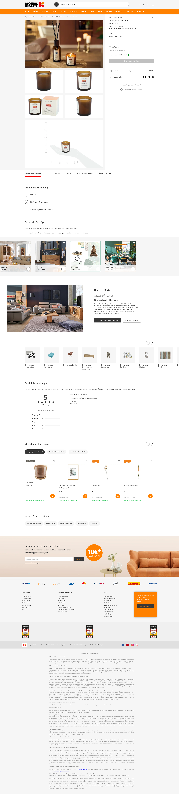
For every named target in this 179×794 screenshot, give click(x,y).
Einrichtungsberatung (64, 607)
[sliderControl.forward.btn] (152, 444)
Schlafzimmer (26, 598)
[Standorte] (139, 5)
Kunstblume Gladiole (129, 459)
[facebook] (122, 644)
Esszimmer (25, 607)
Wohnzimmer (26, 596)
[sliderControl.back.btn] (148, 444)
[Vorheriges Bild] (148, 343)
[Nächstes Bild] (152, 343)
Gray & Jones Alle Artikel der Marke (107, 320)
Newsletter (61, 605)
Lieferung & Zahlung (110, 605)
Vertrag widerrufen (110, 598)
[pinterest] (127, 644)
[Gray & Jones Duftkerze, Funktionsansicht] (44, 106)
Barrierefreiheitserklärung (78, 645)
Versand (119, 36)
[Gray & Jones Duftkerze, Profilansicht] (84, 106)
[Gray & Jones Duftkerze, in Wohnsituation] (64, 44)
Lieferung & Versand (39, 202)
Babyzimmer (26, 600)
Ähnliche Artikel (105, 173)
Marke (69, 173)
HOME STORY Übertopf (32, 459)
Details (33, 194)
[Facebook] (144, 77)
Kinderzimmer (26, 605)
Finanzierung (62, 600)
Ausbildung (107, 614)
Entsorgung (107, 600)
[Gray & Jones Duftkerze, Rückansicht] (44, 81)
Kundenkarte (62, 598)
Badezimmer (26, 603)
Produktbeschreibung (33, 173)
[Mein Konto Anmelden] (143, 5)
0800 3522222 (128, 88)
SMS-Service (61, 603)
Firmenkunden (62, 612)
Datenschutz (50, 645)
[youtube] (136, 644)
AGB (41, 645)
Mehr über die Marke (132, 320)
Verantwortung (108, 616)
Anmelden (79, 559)
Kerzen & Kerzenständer (38, 516)
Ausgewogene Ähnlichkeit (35, 452)
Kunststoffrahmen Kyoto (65, 459)
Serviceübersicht (63, 596)
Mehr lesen (115, 313)
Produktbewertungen (85, 173)
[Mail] (153, 77)
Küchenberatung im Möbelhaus (68, 609)
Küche (24, 609)
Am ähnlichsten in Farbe (78, 452)
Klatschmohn (94, 459)
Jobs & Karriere (108, 612)
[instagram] (132, 644)
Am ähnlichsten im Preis (56, 452)
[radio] (45, 415)
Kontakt (106, 603)
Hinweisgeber (62, 645)
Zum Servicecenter (145, 606)
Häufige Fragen (108, 596)
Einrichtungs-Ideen (54, 173)
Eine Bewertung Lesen (129, 28)
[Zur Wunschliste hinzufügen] (153, 17)
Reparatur (107, 607)
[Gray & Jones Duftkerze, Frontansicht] (84, 81)
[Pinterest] (149, 77)
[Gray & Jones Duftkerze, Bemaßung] (64, 144)
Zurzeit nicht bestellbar (131, 61)
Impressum (32, 645)
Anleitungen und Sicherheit (42, 209)
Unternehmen (108, 609)
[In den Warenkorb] (52, 496)
